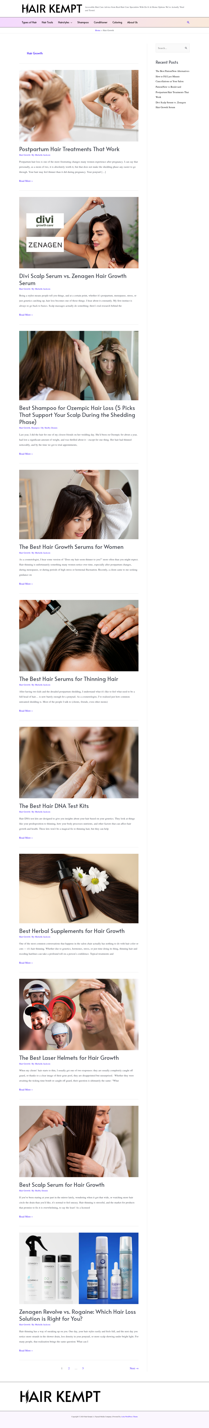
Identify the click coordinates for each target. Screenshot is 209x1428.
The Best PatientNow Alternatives (172, 71)
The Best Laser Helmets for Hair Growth (69, 1057)
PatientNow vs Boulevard (168, 86)
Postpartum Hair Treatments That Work (69, 149)
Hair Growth (24, 154)
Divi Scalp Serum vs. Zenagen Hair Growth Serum (73, 279)
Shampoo (35, 427)
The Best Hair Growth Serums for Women (71, 546)
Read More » (26, 181)
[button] (70, 22)
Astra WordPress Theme (129, 1416)
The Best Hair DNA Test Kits (54, 805)
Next (134, 1368)
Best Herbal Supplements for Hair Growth (72, 930)
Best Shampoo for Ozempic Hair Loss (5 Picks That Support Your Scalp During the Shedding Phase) (77, 414)
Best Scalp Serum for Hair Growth (61, 1184)
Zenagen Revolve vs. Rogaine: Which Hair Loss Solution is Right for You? (77, 1315)
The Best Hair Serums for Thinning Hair (68, 678)
